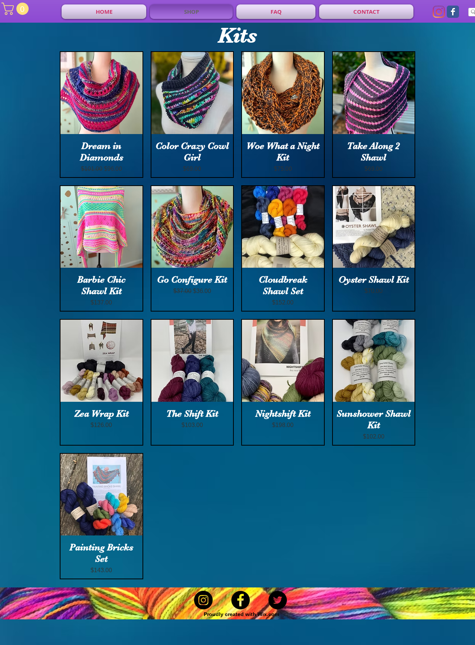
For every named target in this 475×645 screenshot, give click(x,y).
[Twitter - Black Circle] (277, 600)
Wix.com (268, 614)
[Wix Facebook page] (453, 12)
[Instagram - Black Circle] (203, 600)
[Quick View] (101, 93)
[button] (16, 9)
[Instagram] (439, 12)
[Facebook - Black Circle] (240, 600)
